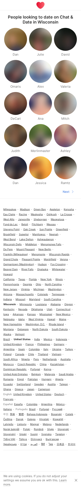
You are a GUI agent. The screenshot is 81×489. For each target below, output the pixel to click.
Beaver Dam (10, 269)
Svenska (46, 434)
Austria (52, 384)
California (9, 279)
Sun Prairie (45, 229)
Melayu (47, 424)
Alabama (55, 304)
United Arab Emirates (15, 374)
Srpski (23, 434)
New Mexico (63, 314)
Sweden (39, 384)
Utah (49, 309)
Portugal (44, 409)
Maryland (34, 299)
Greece (19, 389)
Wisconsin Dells (12, 244)
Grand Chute (10, 259)
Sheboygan (40, 219)
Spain (21, 349)
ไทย (51, 444)
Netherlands (50, 359)
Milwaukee (9, 209)
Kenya (47, 369)
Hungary (47, 379)
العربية (34, 444)
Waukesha (37, 214)
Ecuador (8, 384)
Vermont (20, 334)
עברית (23, 444)
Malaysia (49, 374)
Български (52, 439)
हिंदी (43, 444)
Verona (64, 259)
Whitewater (58, 269)
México (60, 404)
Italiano (7, 409)
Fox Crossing (57, 264)
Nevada (22, 309)
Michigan (38, 289)
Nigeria (25, 359)
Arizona (7, 294)
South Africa (10, 359)
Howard (7, 274)
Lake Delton (26, 239)
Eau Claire (9, 214)
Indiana (7, 299)
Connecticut (63, 309)
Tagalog (60, 434)
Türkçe (23, 439)
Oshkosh (52, 214)
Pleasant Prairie (31, 259)
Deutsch (59, 394)
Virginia (25, 289)
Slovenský (9, 434)
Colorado (42, 294)
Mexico (48, 339)
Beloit (24, 224)
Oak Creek (29, 229)
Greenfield (62, 229)
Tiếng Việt (9, 439)
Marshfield (50, 259)
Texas (21, 279)
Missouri (20, 299)
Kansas (31, 314)
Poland (7, 354)
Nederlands (62, 424)
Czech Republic (26, 364)
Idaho (21, 319)
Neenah (53, 234)
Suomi (34, 434)
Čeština (7, 419)
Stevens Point (11, 229)
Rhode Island (56, 324)
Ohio (38, 284)
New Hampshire (12, 324)
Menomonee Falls (51, 244)
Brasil (32, 409)
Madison (25, 209)
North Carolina (53, 284)
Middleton (31, 244)
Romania (8, 379)
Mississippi (45, 314)
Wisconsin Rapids (59, 254)
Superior (24, 234)
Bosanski (56, 414)
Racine (23, 214)
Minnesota (26, 304)
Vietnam (56, 354)
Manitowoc (38, 234)
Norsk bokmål (11, 429)
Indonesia (61, 339)
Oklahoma (37, 309)
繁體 (21, 414)
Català (69, 414)
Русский (57, 409)
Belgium (36, 374)
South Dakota (60, 329)
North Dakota (40, 329)
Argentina (46, 404)
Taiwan (63, 384)
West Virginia (35, 319)
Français (8, 399)
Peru (36, 359)
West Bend (9, 239)
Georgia (27, 284)
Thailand (43, 354)
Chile (31, 354)
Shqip (50, 429)
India (37, 339)
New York (46, 279)
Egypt (20, 379)
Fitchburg (37, 224)
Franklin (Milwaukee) (15, 254)
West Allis (8, 219)
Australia (65, 359)
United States (43, 394)
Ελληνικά (36, 439)
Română (38, 429)
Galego (31, 419)
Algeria (59, 379)
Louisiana (41, 304)
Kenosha (69, 209)
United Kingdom (22, 394)
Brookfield (9, 234)
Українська (10, 444)
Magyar (34, 424)
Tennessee (58, 294)
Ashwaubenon (45, 239)
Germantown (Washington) (18, 264)
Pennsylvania (11, 284)
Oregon (68, 304)
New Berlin (44, 249)
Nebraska (9, 319)
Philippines (43, 344)
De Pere (8, 249)
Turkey (69, 349)
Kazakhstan (57, 364)
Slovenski (63, 429)
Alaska (7, 334)
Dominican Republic (15, 369)
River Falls (27, 269)
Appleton (55, 209)
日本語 (60, 444)
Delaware (23, 329)
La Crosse (66, 214)
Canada (19, 354)
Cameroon (44, 389)
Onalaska (42, 269)
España (18, 404)
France (30, 344)
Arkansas (18, 314)
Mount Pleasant (25, 249)
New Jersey (10, 289)
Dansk (19, 419)
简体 (12, 414)
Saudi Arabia (66, 374)
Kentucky (9, 309)
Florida (33, 279)
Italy (45, 349)
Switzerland (24, 384)
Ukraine (56, 349)
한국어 (71, 444)
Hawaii (51, 319)
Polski (26, 429)
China (43, 364)
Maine (62, 319)
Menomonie (38, 254)
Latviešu (8, 424)
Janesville (24, 219)
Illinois (59, 279)
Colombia (31, 404)
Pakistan (33, 379)
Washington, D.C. (35, 324)
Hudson (42, 264)
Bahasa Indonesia (37, 414)
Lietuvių (21, 424)
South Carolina (52, 299)
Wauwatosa (57, 219)
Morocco (8, 364)
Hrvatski (44, 419)
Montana (8, 329)
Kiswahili (58, 419)
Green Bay (40, 209)
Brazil (6, 339)
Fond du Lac (10, 224)
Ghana (7, 389)
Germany (59, 344)
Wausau (51, 224)
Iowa (6, 314)
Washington (54, 289)
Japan (30, 389)
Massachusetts (25, 294)
